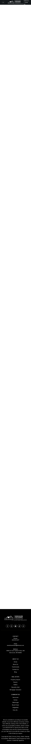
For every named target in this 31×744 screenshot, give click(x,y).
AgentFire (21, 740)
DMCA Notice (12, 738)
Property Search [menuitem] (15, 679)
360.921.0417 (15, 640)
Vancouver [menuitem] (15, 697)
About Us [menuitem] (15, 664)
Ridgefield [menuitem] (15, 707)
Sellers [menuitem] (15, 684)
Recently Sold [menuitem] (15, 687)
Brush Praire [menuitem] (15, 705)
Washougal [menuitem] (15, 702)
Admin (22, 736)
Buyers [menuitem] (15, 682)
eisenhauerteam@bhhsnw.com (15, 645)
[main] (15, 307)
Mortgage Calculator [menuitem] (15, 689)
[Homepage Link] (15, 2)
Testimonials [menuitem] (15, 667)
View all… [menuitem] (15, 710)
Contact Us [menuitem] (15, 669)
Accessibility (4, 738)
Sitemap (27, 736)
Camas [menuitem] (15, 700)
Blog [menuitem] (15, 672)
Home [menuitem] (15, 662)
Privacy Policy (16, 736)
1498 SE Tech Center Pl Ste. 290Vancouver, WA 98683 (15, 651)
